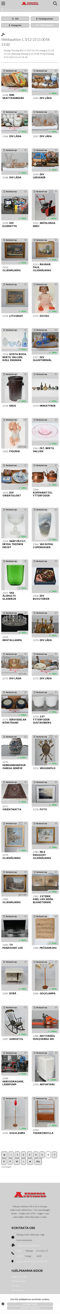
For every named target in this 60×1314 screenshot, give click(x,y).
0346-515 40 (19, 1253)
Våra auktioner (18, 1290)
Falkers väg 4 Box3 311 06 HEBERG (31, 1261)
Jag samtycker (30, 1304)
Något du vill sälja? (19, 1276)
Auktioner (9, 9)
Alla (38, 1161)
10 (17, 1161)
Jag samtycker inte (30, 1308)
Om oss (15, 1285)
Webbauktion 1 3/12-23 (25, 9)
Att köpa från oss (19, 1281)
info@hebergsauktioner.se (28, 1245)
